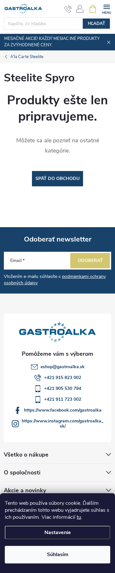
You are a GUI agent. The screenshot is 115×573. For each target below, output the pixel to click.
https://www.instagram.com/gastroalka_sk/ (62, 423)
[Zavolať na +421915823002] (68, 9)
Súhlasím (57, 554)
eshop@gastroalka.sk (63, 367)
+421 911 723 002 (62, 399)
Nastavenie (57, 532)
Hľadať (96, 23)
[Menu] (106, 8)
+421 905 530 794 (62, 388)
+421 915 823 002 (62, 378)
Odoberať (90, 260)
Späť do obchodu (57, 178)
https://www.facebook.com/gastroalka (63, 410)
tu (79, 517)
